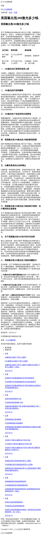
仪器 (15, 12)
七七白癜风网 (10, 340)
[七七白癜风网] (6, 9)
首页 (10, 12)
